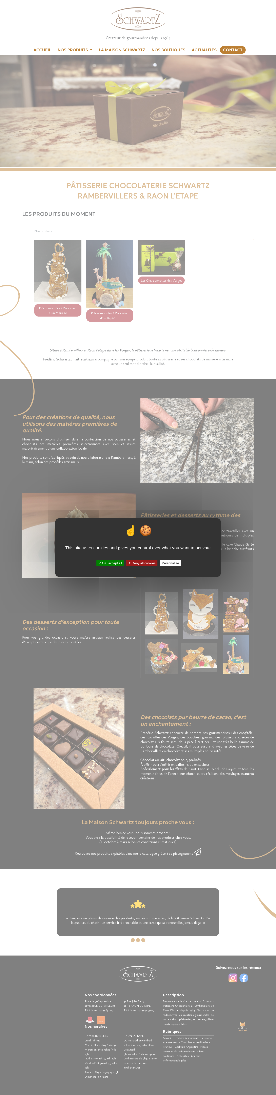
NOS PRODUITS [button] (73, 50)
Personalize (170, 563)
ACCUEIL (42, 50)
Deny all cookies (143, 563)
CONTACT (232, 50)
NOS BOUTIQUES (168, 50)
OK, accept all (111, 563)
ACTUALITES (204, 50)
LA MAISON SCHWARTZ (122, 50)
